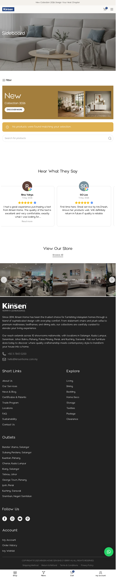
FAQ (4, 414)
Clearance (72, 419)
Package (71, 414)
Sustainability (9, 419)
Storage (71, 403)
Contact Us (8, 425)
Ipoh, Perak (8, 485)
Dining (70, 386)
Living (70, 381)
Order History (9, 545)
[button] (4, 280)
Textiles (71, 408)
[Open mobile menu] (112, 9)
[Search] (109, 138)
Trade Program (10, 403)
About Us (7, 381)
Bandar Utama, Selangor (15, 447)
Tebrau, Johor (9, 474)
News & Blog (9, 392)
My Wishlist (8, 551)
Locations (7, 408)
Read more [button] (27, 222)
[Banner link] (79, 279)
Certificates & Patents (14, 397)
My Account (9, 540)
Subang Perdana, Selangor (17, 453)
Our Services (9, 386)
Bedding (71, 392)
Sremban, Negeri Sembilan (17, 496)
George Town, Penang (14, 480)
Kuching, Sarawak (11, 491)
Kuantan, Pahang (11, 458)
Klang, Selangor (10, 469)
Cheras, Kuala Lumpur (14, 463)
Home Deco (73, 397)
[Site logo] (8, 9)
